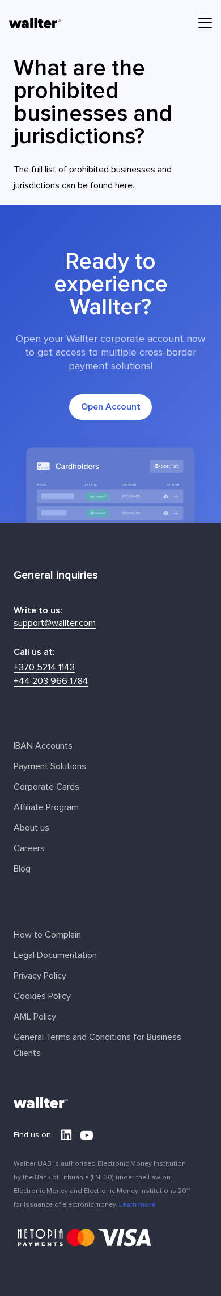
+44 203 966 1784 (51, 681)
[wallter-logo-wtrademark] (35, 23)
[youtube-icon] (87, 1135)
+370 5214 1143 (44, 667)
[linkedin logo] (66, 1135)
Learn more (137, 1204)
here (124, 185)
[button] (205, 23)
